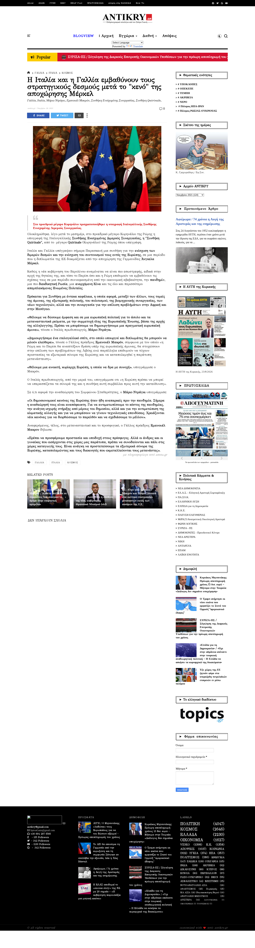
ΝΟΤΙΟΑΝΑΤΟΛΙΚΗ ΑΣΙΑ (193, 885)
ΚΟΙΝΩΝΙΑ (217, 849)
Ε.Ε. (209, 844)
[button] (220, 36)
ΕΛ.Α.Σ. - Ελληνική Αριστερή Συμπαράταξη (201, 492)
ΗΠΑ (212, 853)
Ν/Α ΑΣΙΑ (185, 892)
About (30, 3)
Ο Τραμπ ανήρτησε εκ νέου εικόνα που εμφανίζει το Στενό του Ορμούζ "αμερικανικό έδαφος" (201, 605)
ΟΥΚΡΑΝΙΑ (211, 861)
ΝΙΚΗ (181, 541)
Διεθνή (148, 36)
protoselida (214, 462)
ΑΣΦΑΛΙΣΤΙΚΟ (189, 881)
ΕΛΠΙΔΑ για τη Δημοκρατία (193, 506)
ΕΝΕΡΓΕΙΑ (217, 857)
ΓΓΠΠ (53, 3)
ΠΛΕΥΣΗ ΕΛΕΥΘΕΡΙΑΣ (191, 515)
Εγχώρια (126, 36)
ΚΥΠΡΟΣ (212, 869)
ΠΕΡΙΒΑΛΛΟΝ (208, 873)
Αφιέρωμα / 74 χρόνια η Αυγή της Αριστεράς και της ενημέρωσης (106, 872)
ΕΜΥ (63, 3)
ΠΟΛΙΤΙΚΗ (190, 824)
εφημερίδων (205, 462)
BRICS (214, 877)
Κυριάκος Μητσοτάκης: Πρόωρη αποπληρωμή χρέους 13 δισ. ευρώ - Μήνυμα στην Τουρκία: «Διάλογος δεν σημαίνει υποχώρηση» (201, 584)
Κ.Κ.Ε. (181, 510)
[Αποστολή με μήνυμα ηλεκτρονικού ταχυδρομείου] (79, 115)
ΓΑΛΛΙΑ (39, 72)
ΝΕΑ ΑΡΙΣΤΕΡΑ (187, 537)
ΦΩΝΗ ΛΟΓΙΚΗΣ (187, 523)
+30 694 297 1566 (40, 833)
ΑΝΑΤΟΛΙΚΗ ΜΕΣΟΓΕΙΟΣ (194, 896)
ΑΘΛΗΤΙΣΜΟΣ (188, 888)
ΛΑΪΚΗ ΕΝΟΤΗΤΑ (188, 554)
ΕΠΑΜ (181, 550)
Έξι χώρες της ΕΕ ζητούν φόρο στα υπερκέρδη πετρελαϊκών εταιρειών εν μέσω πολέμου (201, 676)
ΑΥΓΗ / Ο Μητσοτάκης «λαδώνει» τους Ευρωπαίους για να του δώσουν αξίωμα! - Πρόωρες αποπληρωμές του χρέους (99, 830)
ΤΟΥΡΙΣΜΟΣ (203, 904)
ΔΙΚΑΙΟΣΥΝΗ (188, 869)
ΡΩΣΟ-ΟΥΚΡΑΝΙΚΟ (191, 877)
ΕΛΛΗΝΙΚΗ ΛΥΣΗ (188, 501)
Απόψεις (169, 36)
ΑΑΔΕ (42, 3)
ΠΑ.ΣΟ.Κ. (183, 497)
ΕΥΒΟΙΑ (184, 873)
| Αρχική (106, 36)
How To (140, 3)
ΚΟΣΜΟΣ (67, 72)
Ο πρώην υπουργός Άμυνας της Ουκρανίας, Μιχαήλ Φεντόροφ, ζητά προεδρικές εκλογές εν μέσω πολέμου (142, 57)
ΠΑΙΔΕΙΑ (192, 861)
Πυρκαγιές (211, 888)
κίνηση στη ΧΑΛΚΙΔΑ (119, 3)
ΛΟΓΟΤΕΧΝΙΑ (210, 900)
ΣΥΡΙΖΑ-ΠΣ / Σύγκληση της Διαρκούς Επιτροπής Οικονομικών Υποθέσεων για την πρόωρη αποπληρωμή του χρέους (201, 628)
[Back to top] (246, 940)
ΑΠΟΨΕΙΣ (187, 849)
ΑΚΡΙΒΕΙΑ (209, 865)
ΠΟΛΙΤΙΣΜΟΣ (189, 857)
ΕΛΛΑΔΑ (188, 834)
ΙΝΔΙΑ (183, 865)
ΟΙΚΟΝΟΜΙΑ (191, 840)
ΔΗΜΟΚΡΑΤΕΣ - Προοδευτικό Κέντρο (199, 532)
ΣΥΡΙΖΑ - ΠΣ (185, 528)
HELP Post (76, 3)
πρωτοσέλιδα (192, 462)
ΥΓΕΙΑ (193, 853)
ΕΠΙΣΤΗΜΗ (211, 881)
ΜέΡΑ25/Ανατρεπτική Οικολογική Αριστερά (201, 519)
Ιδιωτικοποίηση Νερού (207, 892)
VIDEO (185, 844)
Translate (138, 46)
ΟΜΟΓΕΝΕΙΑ (186, 904)
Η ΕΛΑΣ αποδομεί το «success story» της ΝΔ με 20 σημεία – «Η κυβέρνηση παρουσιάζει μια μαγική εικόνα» (99, 891)
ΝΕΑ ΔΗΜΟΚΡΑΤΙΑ (189, 488)
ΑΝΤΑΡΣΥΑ (184, 545)
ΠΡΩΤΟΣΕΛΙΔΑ (95, 3)
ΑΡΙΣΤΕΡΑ (186, 899)
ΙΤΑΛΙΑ (53, 72)
